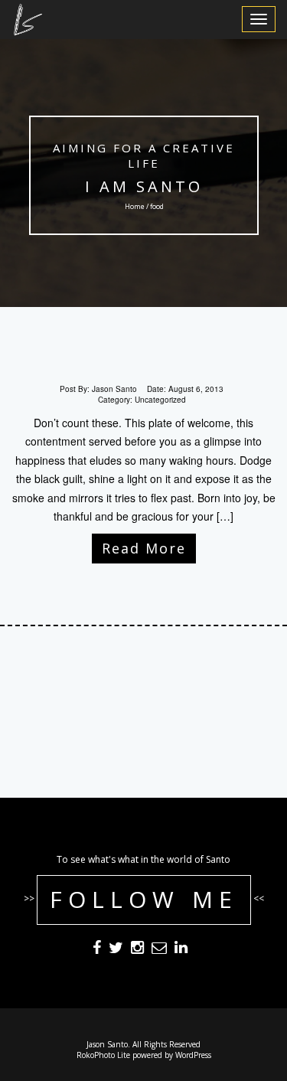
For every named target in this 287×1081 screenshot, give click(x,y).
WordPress (193, 1055)
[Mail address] (159, 949)
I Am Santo (144, 186)
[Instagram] (137, 949)
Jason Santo (114, 389)
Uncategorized (160, 399)
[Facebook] (97, 949)
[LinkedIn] (181, 949)
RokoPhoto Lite (103, 1055)
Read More (144, 548)
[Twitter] (116, 949)
